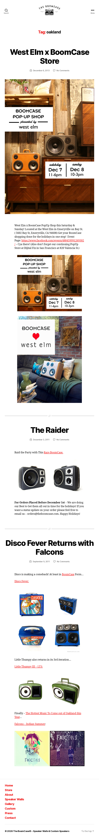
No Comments (63, 70)
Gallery (9, 804)
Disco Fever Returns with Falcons (49, 547)
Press (9, 813)
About (9, 794)
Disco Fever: (21, 581)
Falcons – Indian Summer (29, 724)
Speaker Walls (14, 799)
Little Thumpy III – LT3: (28, 666)
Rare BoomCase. (53, 452)
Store (8, 790)
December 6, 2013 (41, 70)
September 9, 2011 (41, 561)
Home (9, 785)
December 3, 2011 (41, 439)
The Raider (49, 430)
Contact (10, 818)
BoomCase (68, 574)
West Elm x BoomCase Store (49, 56)
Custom (10, 808)
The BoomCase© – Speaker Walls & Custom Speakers (41, 831)
